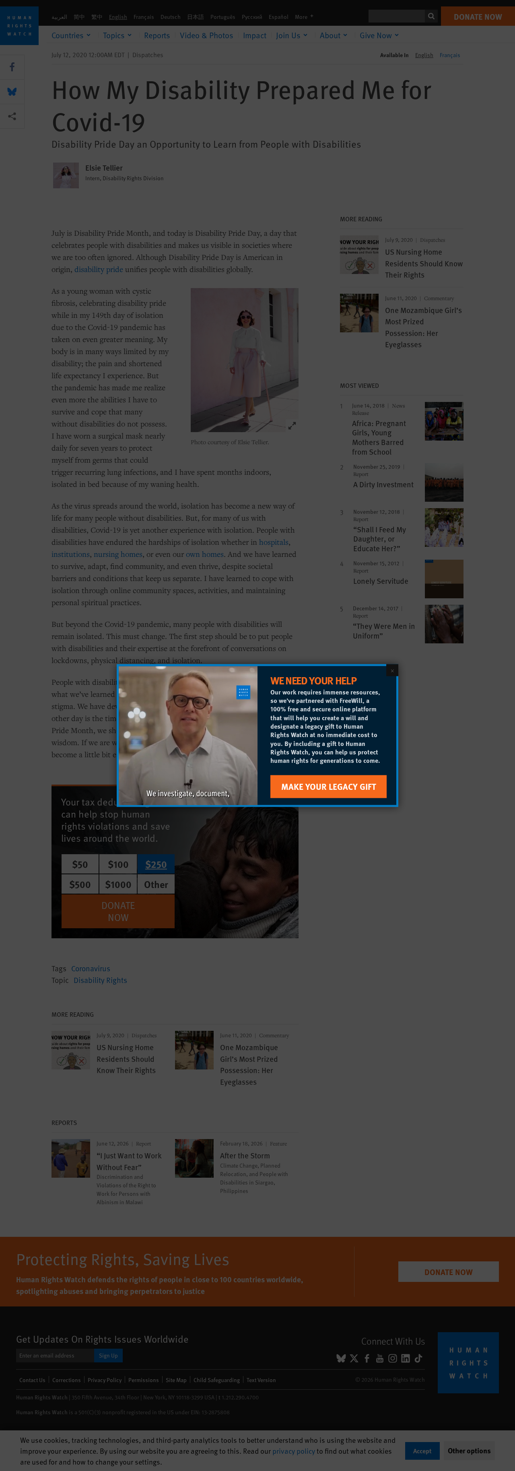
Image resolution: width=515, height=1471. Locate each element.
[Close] (392, 670)
